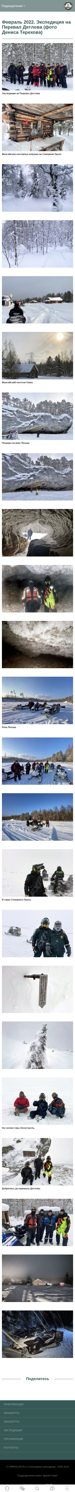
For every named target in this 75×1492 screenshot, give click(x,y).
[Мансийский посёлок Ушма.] (37, 355)
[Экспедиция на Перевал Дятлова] (37, 66)
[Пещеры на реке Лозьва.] (37, 416)
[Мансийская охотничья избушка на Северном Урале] (37, 127)
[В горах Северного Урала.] (37, 872)
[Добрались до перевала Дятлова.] (37, 1161)
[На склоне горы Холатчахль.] (37, 1101)
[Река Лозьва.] (37, 700)
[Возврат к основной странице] (68, 6)
